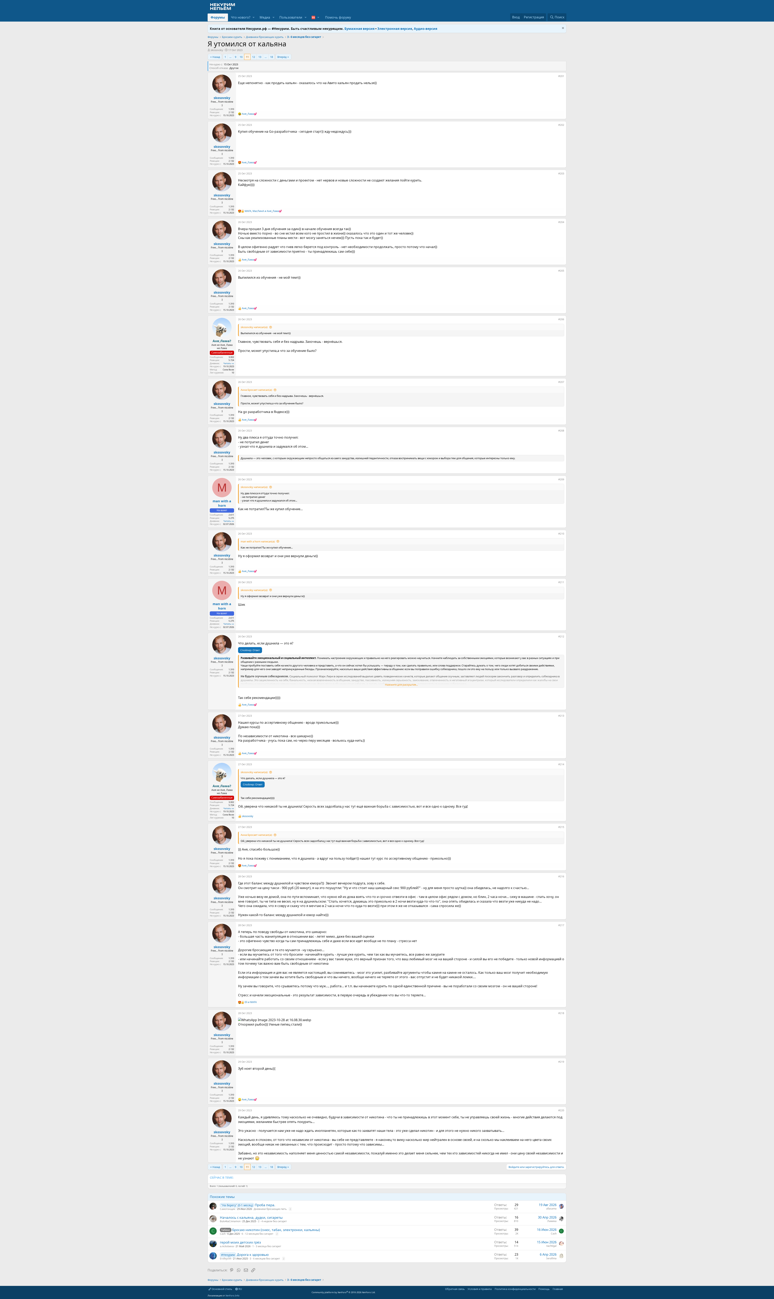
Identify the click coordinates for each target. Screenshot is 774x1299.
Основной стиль (221, 1289)
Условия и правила (480, 1289)
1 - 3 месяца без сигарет (266, 1246)
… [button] (230, 57)
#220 (561, 1110)
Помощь (544, 1289)
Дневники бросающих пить (270, 1209)
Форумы (218, 17)
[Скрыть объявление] (562, 28)
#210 (561, 533)
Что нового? (240, 17)
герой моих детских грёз (240, 1242)
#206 (561, 319)
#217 (561, 925)
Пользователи (290, 17)
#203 (561, 173)
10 (241, 57)
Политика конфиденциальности (515, 1289)
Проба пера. (265, 1205)
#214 (561, 764)
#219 (561, 1061)
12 (253, 57)
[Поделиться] (555, 77)
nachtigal (551, 1246)
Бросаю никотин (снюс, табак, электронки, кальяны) (276, 1229)
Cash (223, 1233)
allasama (551, 1208)
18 (271, 57)
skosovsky (217, 50)
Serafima (551, 1258)
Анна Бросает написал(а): (256, 390)
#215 (561, 827)
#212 (561, 636)
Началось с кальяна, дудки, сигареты (251, 1217)
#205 (561, 270)
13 (259, 57)
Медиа (265, 17)
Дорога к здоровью (253, 1254)
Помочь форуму (338, 17)
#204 (561, 222)
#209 (561, 479)
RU (240, 1289)
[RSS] (565, 1289)
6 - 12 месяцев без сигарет (257, 1233)
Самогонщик (227, 1209)
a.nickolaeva (227, 1246)
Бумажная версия (359, 28)
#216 (561, 876)
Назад (216, 57)
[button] (254, 17)
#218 (561, 1013)
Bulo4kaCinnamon (230, 1221)
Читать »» (228, 363)
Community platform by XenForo (344, 1292)
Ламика (552, 1221)
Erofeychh (225, 1258)
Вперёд (282, 57)
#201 (561, 76)
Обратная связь (455, 1289)
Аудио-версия (425, 28)
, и (263, 211)
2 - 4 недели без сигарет (272, 1221)
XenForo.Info (232, 1295)
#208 (561, 430)
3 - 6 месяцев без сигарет (265, 1258)
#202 (561, 125)
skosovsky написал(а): (254, 327)
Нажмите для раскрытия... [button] (401, 684)
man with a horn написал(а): (258, 541)
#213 (561, 715)
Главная (558, 1289)
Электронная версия (394, 28)
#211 (561, 582)
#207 (561, 382)
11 (247, 57)
